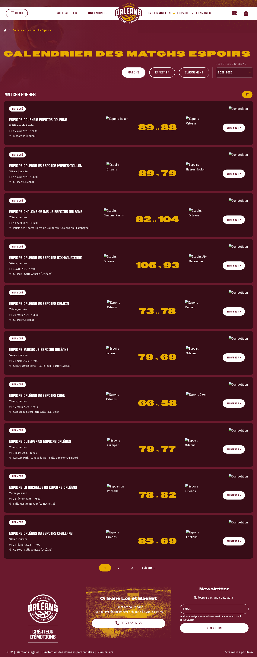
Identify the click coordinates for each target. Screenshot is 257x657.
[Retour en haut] (248, 649)
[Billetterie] (234, 13)
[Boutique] (246, 13)
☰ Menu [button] (17, 13)
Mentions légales (28, 652)
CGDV (9, 652)
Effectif (162, 72)
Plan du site (105, 652)
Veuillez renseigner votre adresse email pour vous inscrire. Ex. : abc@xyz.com (212, 618)
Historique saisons (231, 63)
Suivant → (149, 567)
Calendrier (98, 13)
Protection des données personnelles (68, 652)
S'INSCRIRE (214, 628)
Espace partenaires (191, 13)
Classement (194, 72)
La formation (159, 13)
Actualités (67, 13)
